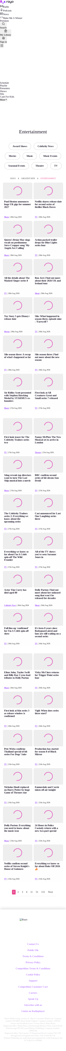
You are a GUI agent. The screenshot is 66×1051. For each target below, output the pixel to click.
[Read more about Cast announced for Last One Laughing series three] (48, 502)
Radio (6, 6)
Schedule (4, 83)
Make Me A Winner (12, 18)
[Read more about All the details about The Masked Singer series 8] (17, 267)
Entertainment (48, 178)
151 (43, 892)
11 (31, 892)
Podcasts (7, 10)
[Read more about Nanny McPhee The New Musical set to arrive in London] (48, 426)
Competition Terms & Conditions (33, 968)
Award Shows (20, 146)
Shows (3, 91)
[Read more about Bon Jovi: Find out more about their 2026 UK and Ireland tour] (48, 267)
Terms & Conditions (33, 956)
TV (56, 165)
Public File (33, 950)
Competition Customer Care (33, 986)
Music (30, 156)
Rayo (13, 178)
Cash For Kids (7, 96)
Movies (12, 156)
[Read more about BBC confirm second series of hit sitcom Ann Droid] (48, 464)
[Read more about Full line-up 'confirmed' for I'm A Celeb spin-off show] (17, 617)
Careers (33, 993)
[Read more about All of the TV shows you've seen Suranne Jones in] (48, 541)
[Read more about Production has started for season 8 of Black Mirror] (48, 738)
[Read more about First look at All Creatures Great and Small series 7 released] (48, 382)
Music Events (50, 156)
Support (33, 980)
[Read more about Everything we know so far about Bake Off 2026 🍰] (48, 852)
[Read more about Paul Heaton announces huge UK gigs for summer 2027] (17, 191)
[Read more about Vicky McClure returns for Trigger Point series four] (48, 661)
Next (50, 892)
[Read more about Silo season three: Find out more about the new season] (48, 343)
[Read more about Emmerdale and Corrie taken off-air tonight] (48, 776)
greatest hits (28, 178)
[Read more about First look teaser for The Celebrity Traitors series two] (17, 426)
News (6, 14)
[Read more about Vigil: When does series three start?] (48, 700)
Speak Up (33, 999)
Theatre (39, 165)
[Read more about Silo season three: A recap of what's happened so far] (17, 343)
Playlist (3, 85)
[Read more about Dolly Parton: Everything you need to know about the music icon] (17, 814)
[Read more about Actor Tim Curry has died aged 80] (17, 579)
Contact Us (33, 944)
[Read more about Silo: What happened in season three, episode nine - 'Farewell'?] (48, 305)
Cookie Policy (33, 974)
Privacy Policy (33, 962)
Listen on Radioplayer (33, 1011)
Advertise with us (33, 1005)
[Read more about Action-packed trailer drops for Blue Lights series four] (48, 229)
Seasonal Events (16, 165)
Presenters (5, 88)
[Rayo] (23, 919)
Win (2, 94)
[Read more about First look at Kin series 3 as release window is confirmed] (17, 700)
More (2, 99)
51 (37, 892)
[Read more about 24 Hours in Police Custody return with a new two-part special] (48, 814)
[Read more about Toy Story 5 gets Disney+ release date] (17, 305)
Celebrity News (46, 146)
